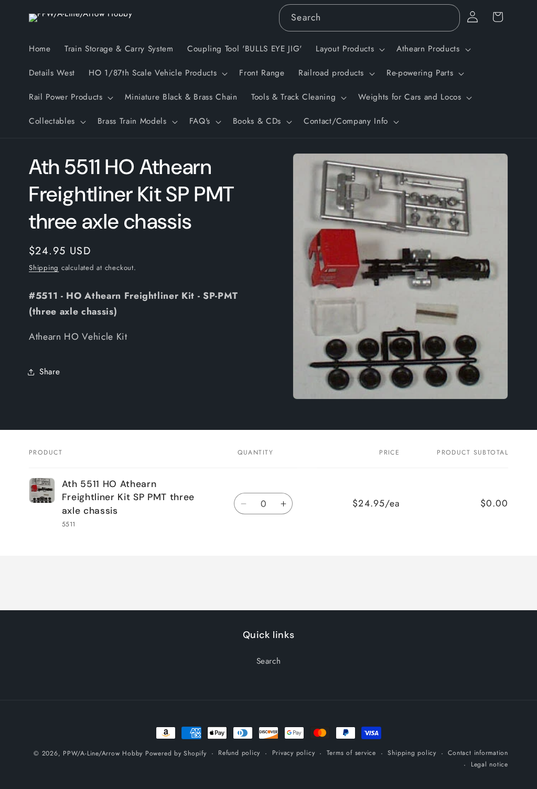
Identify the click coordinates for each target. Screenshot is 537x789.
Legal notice (489, 764)
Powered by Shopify (176, 753)
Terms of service (351, 753)
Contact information (478, 753)
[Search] (446, 17)
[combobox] (369, 18)
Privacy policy (293, 753)
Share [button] (49, 371)
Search (268, 661)
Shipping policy (412, 753)
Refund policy (239, 753)
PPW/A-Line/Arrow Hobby (103, 753)
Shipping (44, 268)
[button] (349, 49)
